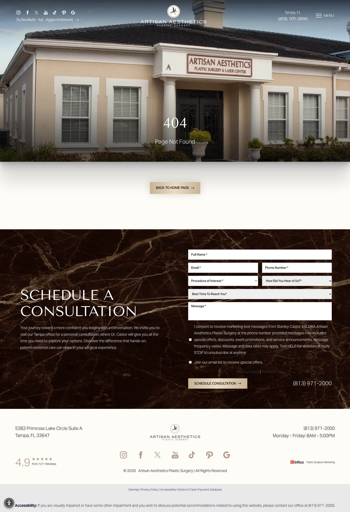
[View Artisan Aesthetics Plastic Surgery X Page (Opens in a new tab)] (37, 12)
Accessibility (168, 489)
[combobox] (223, 281)
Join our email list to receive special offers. (228, 362)
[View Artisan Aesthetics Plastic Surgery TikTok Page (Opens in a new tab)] (55, 12)
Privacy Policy (248, 371)
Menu (329, 15)
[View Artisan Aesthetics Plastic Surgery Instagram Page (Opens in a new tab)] (18, 12)
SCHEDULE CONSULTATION (215, 383)
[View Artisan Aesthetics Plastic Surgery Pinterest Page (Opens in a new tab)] (64, 12)
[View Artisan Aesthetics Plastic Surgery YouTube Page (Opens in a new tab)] (46, 12)
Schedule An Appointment (45, 19)
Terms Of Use (272, 371)
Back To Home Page (172, 188)
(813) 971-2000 (293, 18)
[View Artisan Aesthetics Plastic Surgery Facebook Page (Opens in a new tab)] (28, 12)
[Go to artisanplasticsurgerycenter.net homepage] (173, 15)
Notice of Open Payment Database (200, 489)
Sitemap (133, 489)
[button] (319, 15)
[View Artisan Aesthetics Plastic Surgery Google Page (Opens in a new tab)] (73, 12)
